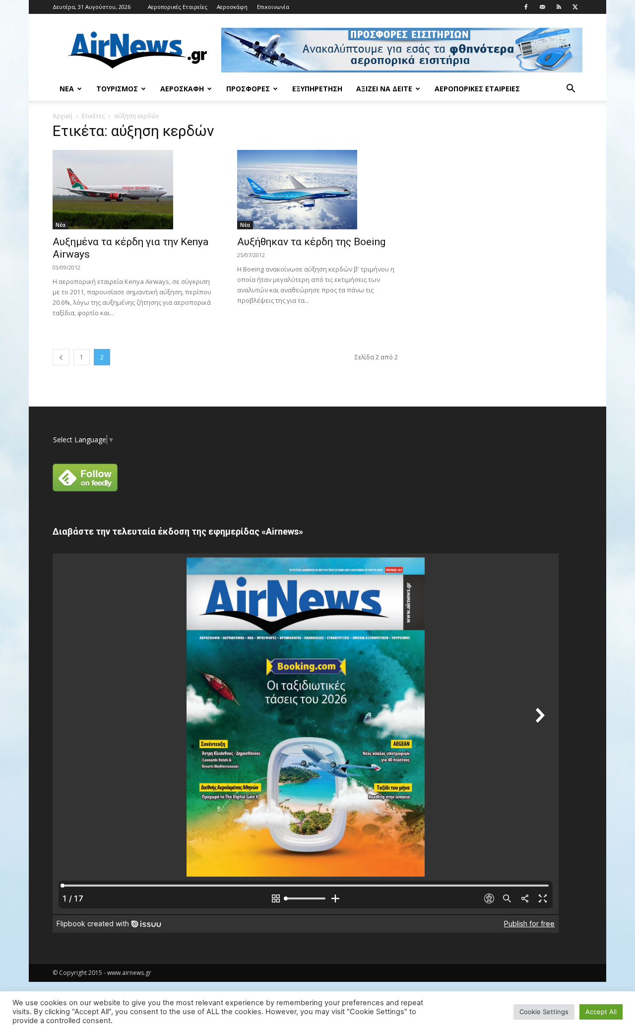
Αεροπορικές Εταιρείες (177, 6)
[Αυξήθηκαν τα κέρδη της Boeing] (317, 189)
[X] (575, 7)
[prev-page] (61, 357)
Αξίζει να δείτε (384, 88)
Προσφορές (248, 88)
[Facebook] (525, 7)
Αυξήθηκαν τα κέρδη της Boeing (311, 242)
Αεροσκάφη (232, 6)
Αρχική (62, 116)
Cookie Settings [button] (544, 1012)
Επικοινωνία (273, 6)
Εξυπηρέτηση (317, 88)
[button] (570, 89)
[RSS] (558, 7)
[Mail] (542, 7)
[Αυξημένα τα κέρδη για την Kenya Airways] (133, 189)
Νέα (67, 88)
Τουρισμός (117, 88)
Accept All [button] (601, 1012)
